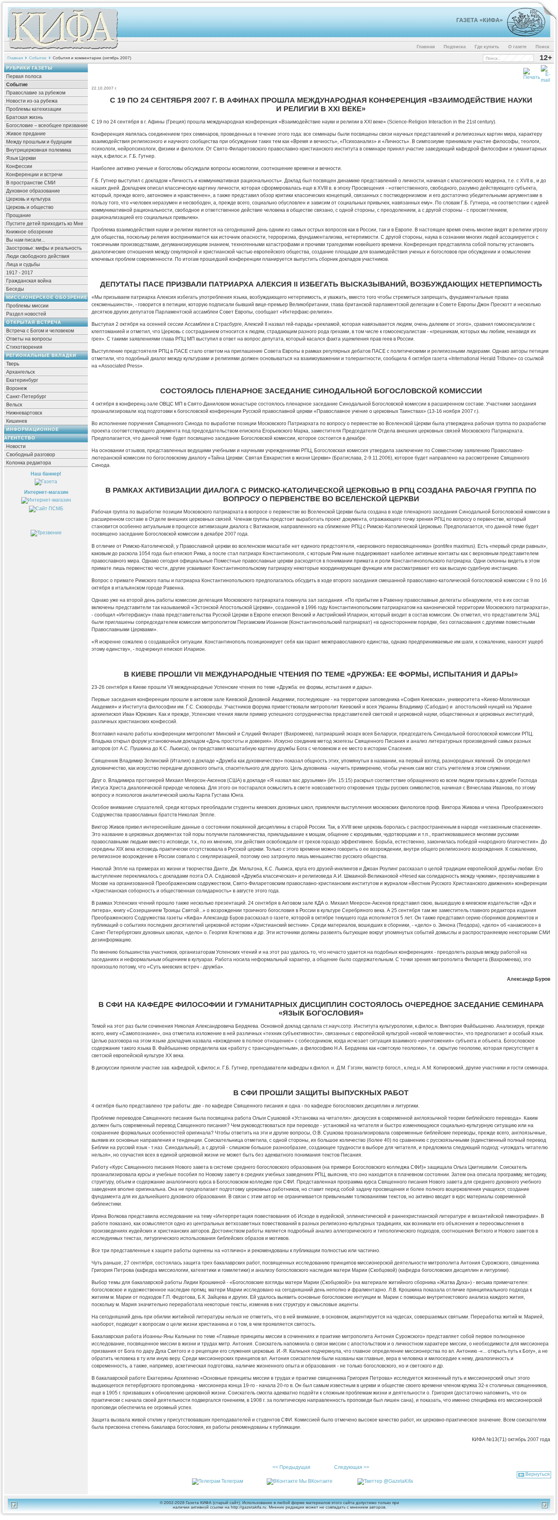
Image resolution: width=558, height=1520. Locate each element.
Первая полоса (24, 76)
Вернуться (537, 1474)
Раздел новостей (26, 314)
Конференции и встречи (34, 174)
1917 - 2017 (19, 273)
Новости (16, 446)
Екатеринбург (22, 380)
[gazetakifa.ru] (63, 50)
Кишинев (16, 421)
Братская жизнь (24, 117)
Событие (38, 58)
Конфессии (19, 166)
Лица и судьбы (23, 264)
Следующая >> (351, 1467)
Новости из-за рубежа (32, 101)
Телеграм (232, 1481)
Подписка (455, 46)
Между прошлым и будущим (38, 142)
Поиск (542, 46)
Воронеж (16, 388)
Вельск (14, 405)
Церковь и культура (28, 199)
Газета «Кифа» (479, 20)
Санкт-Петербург (26, 396)
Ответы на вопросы (29, 339)
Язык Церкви (21, 158)
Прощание (18, 215)
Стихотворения (24, 347)
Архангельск (20, 372)
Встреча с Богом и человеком (40, 331)
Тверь (12, 364)
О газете (517, 46)
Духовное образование (33, 191)
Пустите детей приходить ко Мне (44, 223)
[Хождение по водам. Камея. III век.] (522, 35)
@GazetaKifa (398, 1481)
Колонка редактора (28, 463)
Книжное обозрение (29, 232)
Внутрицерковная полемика (38, 150)
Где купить (487, 46)
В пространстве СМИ (31, 183)
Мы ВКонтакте (316, 1481)
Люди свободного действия (37, 256)
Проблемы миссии (27, 306)
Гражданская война (28, 281)
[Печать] (531, 72)
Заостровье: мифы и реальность (44, 248)
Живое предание (26, 134)
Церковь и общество (30, 207)
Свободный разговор (30, 454)
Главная (426, 46)
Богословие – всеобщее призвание (47, 125)
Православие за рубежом (35, 93)
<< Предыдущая (291, 1467)
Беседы (15, 289)
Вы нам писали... (25, 240)
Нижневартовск (24, 413)
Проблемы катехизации (33, 109)
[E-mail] (545, 72)
